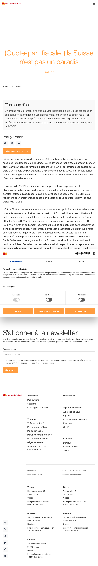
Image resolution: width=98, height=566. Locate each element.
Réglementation (35, 442)
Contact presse (70, 446)
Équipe (66, 415)
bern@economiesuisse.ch (74, 501)
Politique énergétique (37, 427)
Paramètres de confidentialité (74, 470)
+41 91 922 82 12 (35, 557)
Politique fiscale (35, 430)
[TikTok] (5, 536)
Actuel (5, 86)
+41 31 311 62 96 (70, 504)
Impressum (49, 363)
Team (66, 450)
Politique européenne (37, 438)
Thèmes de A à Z (35, 423)
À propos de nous (72, 407)
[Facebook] (5, 143)
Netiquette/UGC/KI (34, 475)
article (19, 86)
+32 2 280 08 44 (35, 530)
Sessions (31, 403)
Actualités (32, 395)
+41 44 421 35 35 (35, 504)
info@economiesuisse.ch (38, 501)
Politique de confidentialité (73, 475)
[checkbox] (4, 360)
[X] (12, 143)
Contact (67, 438)
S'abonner (10, 370)
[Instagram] (5, 522)
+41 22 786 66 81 (71, 530)
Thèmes (31, 418)
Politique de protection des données (28, 363)
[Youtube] (5, 556)
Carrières (67, 427)
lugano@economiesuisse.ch (39, 554)
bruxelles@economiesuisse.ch (40, 527)
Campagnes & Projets (37, 407)
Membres (67, 423)
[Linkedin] (18, 143)
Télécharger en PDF (14, 151)
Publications (33, 399)
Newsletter (69, 395)
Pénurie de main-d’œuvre (39, 434)
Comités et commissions (75, 419)
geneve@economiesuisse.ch (75, 527)
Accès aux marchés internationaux (36, 448)
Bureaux (67, 442)
